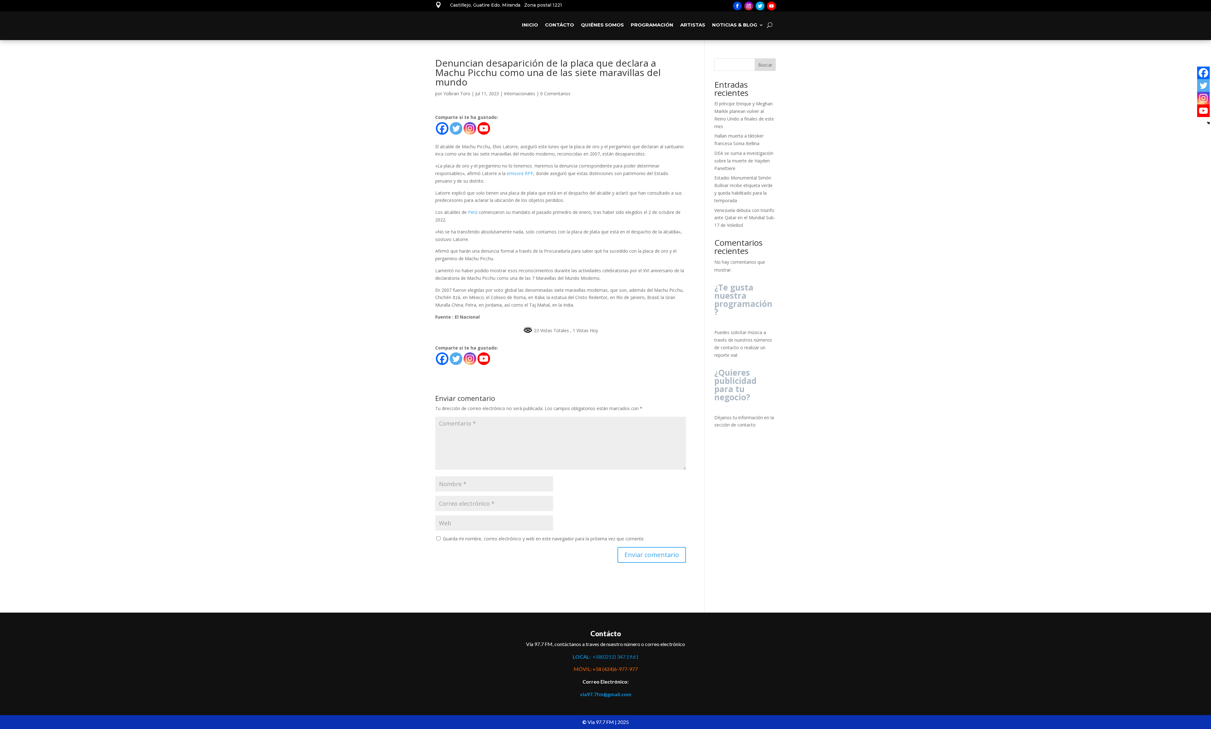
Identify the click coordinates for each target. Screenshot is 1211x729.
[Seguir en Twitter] (760, 6)
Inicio (530, 25)
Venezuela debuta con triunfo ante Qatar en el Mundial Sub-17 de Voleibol (744, 217)
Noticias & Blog (734, 25)
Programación (652, 25)
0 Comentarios (555, 94)
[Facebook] (442, 128)
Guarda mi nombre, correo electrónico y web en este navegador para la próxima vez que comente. (544, 539)
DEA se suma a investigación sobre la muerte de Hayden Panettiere (743, 160)
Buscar (765, 65)
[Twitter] (456, 128)
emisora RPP (520, 173)
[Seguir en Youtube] (771, 6)
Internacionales (519, 94)
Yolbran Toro (456, 94)
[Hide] (1208, 123)
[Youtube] (483, 128)
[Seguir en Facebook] (737, 6)
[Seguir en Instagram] (748, 6)
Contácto (559, 25)
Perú (472, 212)
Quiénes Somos (602, 25)
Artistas (692, 25)
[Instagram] (470, 128)
